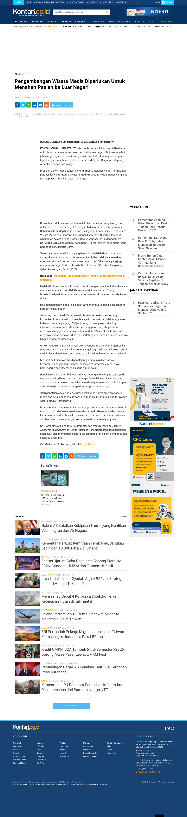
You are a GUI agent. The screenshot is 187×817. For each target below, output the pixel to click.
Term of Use (34, 782)
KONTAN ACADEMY (42, 2)
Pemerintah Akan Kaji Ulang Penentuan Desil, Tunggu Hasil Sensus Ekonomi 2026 (153, 225)
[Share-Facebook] (17, 105)
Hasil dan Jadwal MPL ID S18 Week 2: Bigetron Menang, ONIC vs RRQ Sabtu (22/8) (154, 308)
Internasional (97, 21)
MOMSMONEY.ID (93, 2)
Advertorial (111, 753)
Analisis (63, 743)
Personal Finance (119, 21)
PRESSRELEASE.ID (60, 2)
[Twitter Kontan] (168, 728)
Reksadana (88, 746)
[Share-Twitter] (23, 105)
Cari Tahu (40, 763)
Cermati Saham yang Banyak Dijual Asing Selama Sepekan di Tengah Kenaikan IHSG (153, 279)
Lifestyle (139, 21)
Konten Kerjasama (115, 743)
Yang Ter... (41, 756)
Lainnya (167, 21)
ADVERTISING (121, 2)
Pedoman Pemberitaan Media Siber (55, 782)
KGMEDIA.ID (108, 2)
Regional (40, 753)
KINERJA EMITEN (77, 2)
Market (86, 743)
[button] (107, 12)
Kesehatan (41, 759)
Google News (87, 444)
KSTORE (28, 2)
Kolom (63, 749)
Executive (64, 746)
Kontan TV (64, 756)
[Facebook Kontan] (165, 728)
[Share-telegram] (40, 105)
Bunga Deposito (90, 753)
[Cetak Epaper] (147, 15)
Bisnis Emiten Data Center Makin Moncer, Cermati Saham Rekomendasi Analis (152, 261)
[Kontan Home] (16, 21)
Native (109, 749)
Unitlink (86, 749)
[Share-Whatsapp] (28, 105)
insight (24, 21)
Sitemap (16, 782)
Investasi (37, 21)
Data (150, 21)
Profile (24, 782)
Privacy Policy (77, 782)
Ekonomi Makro (90, 756)
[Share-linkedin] (34, 105)
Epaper (18, 2)
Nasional (80, 21)
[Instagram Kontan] (172, 728)
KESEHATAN (22, 73)
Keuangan (52, 21)
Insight (63, 753)
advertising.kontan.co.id (148, 771)
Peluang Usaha (19, 759)
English (40, 743)
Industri (66, 21)
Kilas (109, 746)
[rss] (46, 105)
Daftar (169, 2)
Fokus (39, 749)
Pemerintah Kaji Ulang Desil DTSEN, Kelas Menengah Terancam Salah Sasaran (152, 243)
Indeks (125, 516)
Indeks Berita (72, 706)
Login (157, 2)
